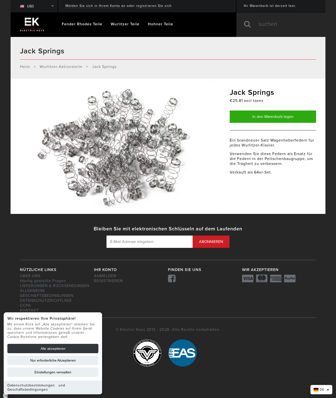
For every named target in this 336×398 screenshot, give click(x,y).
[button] (321, 389)
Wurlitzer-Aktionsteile (61, 66)
